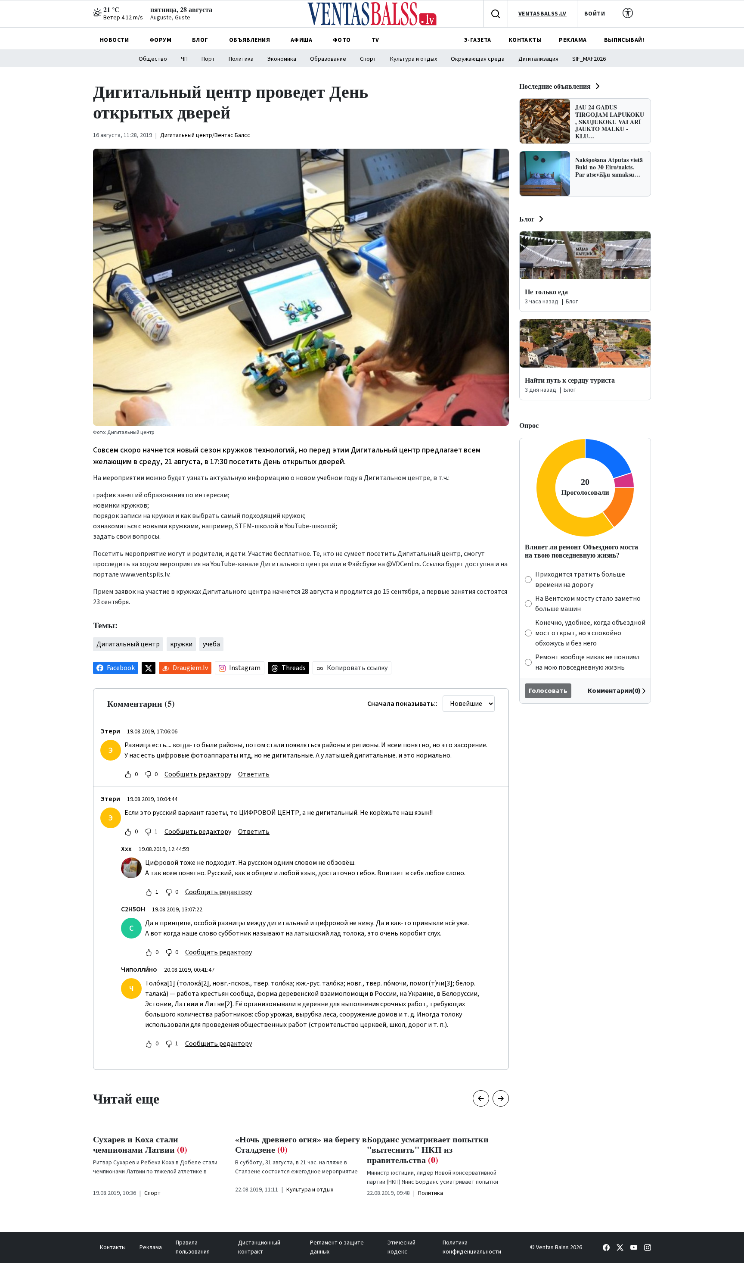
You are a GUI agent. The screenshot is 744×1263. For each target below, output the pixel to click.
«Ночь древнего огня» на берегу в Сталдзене (301, 1144)
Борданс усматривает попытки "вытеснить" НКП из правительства (428, 1149)
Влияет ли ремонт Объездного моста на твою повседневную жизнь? (581, 551)
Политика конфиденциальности (472, 1247)
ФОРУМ (160, 40)
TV (375, 40)
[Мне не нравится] (148, 774)
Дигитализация (538, 59)
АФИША (301, 40)
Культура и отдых (413, 59)
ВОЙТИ (594, 13)
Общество (153, 59)
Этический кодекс (401, 1247)
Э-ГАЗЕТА (477, 40)
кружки (181, 644)
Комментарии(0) (614, 690)
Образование (328, 59)
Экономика (281, 59)
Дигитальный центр (128, 644)
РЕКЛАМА (572, 40)
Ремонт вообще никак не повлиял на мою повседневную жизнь (587, 662)
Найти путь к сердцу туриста (570, 380)
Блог (526, 219)
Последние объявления (555, 86)
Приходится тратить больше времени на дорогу (580, 579)
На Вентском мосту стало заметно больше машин (588, 604)
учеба (211, 644)
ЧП (184, 59)
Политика (241, 59)
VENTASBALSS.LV (542, 13)
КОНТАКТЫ (525, 40)
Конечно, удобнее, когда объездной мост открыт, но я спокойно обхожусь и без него (590, 633)
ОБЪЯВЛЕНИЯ (249, 40)
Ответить (254, 774)
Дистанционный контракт (259, 1247)
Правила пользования (193, 1247)
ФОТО (342, 40)
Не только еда (546, 291)
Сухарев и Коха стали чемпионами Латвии (140, 1144)
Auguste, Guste (170, 17)
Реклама (151, 1247)
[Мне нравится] (127, 774)
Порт (208, 59)
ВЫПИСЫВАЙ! (624, 40)
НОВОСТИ (114, 40)
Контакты (113, 1247)
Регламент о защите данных (337, 1247)
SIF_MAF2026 (589, 59)
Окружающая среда (478, 59)
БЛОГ (200, 40)
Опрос (529, 425)
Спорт (368, 59)
